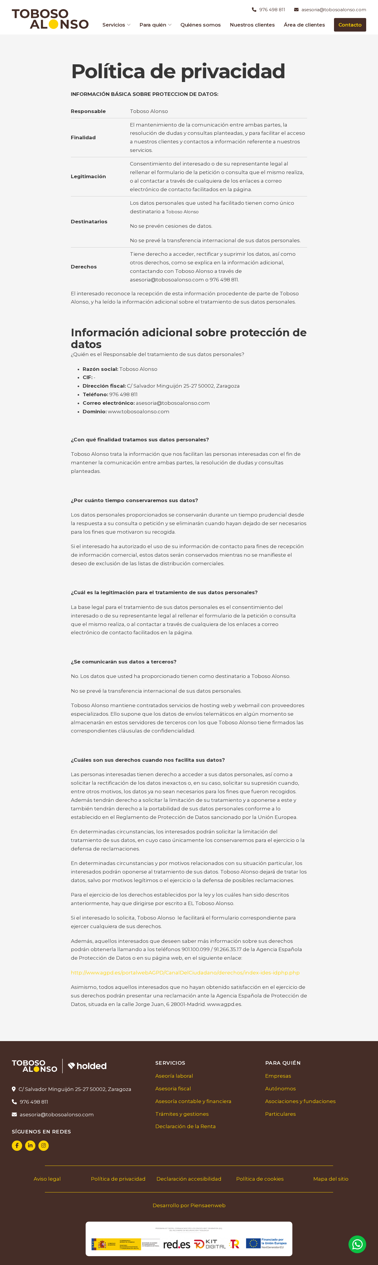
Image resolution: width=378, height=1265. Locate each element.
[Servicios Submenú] (129, 25)
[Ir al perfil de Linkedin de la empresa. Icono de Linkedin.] (30, 1146)
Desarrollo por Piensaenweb (189, 1205)
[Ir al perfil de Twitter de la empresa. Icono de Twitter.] (43, 1146)
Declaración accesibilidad (189, 1179)
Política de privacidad (118, 1179)
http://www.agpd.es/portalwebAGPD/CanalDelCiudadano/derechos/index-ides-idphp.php (185, 973)
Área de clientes (304, 25)
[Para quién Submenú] (170, 25)
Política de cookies (260, 1179)
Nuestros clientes (252, 25)
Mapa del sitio (330, 1179)
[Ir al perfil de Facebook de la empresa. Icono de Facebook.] (17, 1146)
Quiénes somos (200, 25)
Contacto (350, 25)
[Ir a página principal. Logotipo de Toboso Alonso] (52, 19)
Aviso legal (47, 1179)
